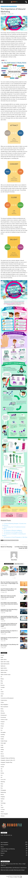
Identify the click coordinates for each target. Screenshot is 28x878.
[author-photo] (14, 555)
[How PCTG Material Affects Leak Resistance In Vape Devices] (23, 591)
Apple (2, 657)
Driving (2, 711)
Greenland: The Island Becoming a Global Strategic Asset (9, 610)
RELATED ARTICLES (8, 563)
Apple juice (3, 665)
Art (1, 676)
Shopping (3, 796)
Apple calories (4, 659)
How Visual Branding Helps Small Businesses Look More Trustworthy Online (9, 618)
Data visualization (13, 6)
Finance (2, 723)
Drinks (2, 708)
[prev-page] (13, 578)
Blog (2, 681)
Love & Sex (3, 779)
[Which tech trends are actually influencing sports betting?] (23, 597)
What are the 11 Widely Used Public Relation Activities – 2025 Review (13, 574)
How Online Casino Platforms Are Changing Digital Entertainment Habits (9, 625)
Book (2, 683)
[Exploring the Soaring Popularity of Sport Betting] (23, 639)
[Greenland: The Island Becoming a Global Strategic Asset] (23, 611)
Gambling (3, 734)
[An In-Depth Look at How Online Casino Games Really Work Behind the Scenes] (23, 604)
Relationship (3, 792)
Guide (2, 745)
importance (6, 540)
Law (1, 775)
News (2, 785)
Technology (3, 803)
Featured (2, 721)
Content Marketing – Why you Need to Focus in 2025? (23, 573)
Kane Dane (4, 13)
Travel (2, 807)
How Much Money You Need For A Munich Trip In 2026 (9, 631)
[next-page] (15, 578)
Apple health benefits (5, 663)
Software (2, 798)
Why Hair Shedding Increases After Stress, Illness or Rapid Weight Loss (9, 582)
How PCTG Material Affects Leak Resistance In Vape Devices (8, 589)
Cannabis (3, 687)
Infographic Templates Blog (6, 762)
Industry (2, 755)
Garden (2, 738)
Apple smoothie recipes (5, 674)
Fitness (2, 725)
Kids (2, 771)
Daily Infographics (7, 5)
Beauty (2, 678)
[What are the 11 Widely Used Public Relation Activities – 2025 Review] (14, 569)
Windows (2, 815)
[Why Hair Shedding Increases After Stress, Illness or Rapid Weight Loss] (23, 583)
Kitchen (2, 773)
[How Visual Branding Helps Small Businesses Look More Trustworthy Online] (23, 618)
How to (2, 753)
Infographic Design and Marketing (8, 758)
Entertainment (4, 715)
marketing (16, 540)
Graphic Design (4, 741)
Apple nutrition (4, 668)
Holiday (2, 749)
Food (2, 728)
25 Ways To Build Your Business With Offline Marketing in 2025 (4, 574)
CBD (2, 695)
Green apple (3, 743)
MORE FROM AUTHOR (19, 563)
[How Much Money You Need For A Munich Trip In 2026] (23, 632)
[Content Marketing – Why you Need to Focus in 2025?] (23, 569)
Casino (2, 693)
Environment (3, 717)
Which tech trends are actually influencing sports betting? (8, 596)
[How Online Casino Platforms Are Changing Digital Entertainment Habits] (23, 625)
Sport (2, 801)
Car (1, 689)
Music (2, 783)
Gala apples (3, 732)
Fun (1, 730)
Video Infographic (4, 813)
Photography (3, 790)
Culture (2, 702)
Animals (2, 655)
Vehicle (2, 811)
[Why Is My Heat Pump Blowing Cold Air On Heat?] (23, 646)
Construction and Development (7, 698)
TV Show (3, 809)
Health (2, 747)
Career (2, 691)
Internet (2, 766)
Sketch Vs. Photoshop (6, 546)
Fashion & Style (4, 719)
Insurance (3, 764)
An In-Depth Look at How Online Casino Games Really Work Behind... (9, 603)
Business (3, 685)
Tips (2, 805)
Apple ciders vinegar (5, 661)
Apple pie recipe (4, 670)
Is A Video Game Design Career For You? (21, 547)
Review (2, 794)
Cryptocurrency (4, 700)
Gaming (2, 736)
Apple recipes (3, 672)
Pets (2, 788)
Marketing (3, 781)
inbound (11, 540)
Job (1, 768)
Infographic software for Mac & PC (8, 760)
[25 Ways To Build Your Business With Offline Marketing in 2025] (5, 569)
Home (2, 5)
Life (1, 777)
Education (3, 713)
